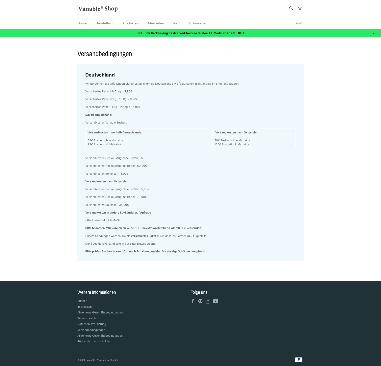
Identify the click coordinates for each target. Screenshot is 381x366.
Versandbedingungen (91, 330)
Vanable (91, 360)
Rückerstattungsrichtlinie (93, 341)
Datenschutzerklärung (91, 324)
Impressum (84, 306)
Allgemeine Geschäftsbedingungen (100, 312)
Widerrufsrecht (87, 318)
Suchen (82, 300)
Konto (299, 23)
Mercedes (156, 23)
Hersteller (103, 23)
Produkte (130, 23)
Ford (176, 23)
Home (82, 23)
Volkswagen (197, 23)
